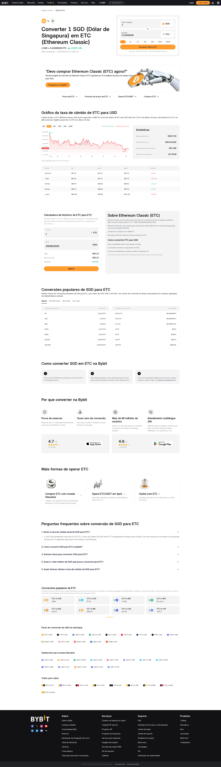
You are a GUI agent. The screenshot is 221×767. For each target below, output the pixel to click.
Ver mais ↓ (110, 617)
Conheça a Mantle (69, 725)
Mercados (31, 3)
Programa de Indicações (111, 734)
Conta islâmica (67, 751)
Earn (182, 729)
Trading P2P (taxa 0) (110, 725)
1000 (160, 42)
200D (70, 126)
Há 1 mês (66, 301)
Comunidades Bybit (69, 729)
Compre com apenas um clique (113, 721)
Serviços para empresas (111, 738)
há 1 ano (76, 301)
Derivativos (184, 725)
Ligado (47, 242)
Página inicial (46, 10)
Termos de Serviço (120, 764)
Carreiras (65, 747)
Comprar (48, 230)
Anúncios (65, 734)
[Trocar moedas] (148, 29)
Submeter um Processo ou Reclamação (153, 725)
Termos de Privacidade (133, 764)
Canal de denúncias (69, 742)
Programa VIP (107, 729)
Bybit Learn (142, 742)
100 (145, 42)
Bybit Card (184, 738)
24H (43, 126)
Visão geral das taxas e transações (75, 756)
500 (152, 42)
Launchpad (184, 734)
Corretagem (142, 747)
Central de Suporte (145, 734)
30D (59, 126)
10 (130, 42)
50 (138, 42)
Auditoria (105, 756)
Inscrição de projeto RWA (111, 747)
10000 (168, 42)
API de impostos (108, 751)
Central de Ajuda (144, 729)
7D (49, 126)
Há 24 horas (54, 301)
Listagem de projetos (110, 742)
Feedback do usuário (146, 738)
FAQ (139, 721)
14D (54, 126)
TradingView (185, 742)
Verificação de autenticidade (149, 756)
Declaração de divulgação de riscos (75, 738)
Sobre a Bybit (67, 721)
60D (65, 126)
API (139, 751)
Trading (183, 721)
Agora (44, 301)
